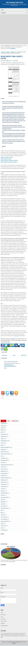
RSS (16, 395)
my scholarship (4, 519)
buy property (7, 51)
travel (2, 527)
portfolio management (5, 477)
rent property (3, 458)
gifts (2, 510)
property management (5, 447)
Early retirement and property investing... (9, 162)
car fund (2, 488)
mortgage (3, 449)
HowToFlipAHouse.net (8, 364)
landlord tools (4, 471)
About (2, 616)
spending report (4, 440)
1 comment (15, 60)
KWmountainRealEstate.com (10, 366)
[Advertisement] (14, 29)
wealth (2, 427)
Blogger (14, 643)
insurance (3, 514)
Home (2, 51)
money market (4, 517)
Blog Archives (15, 420)
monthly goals (4, 473)
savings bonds (4, 484)
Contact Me (3, 619)
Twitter (7, 395)
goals (2, 432)
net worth (3, 462)
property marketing (5, 521)
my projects (3, 475)
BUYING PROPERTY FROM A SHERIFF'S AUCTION (12, 57)
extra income (3, 469)
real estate (19, 51)
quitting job (3, 501)
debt (2, 445)
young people (4, 530)
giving (2, 512)
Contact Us (16, 335)
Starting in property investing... (7, 157)
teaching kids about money (6, 464)
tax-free (2, 523)
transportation (4, 486)
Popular (3, 420)
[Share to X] (5, 352)
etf (1, 456)
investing (3, 425)
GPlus (3, 395)
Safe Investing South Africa (14, 2)
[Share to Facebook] (6, 352)
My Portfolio (3, 614)
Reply (5, 368)
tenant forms (3, 525)
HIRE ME (3, 623)
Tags (9, 420)
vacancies (3, 503)
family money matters (5, 453)
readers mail (13, 51)
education (3, 490)
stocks (2, 442)
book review (3, 506)
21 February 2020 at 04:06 (11, 361)
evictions (3, 495)
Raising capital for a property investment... (9, 160)
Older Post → (24, 355)
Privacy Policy (4, 621)
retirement (3, 466)
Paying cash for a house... (6, 158)
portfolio (2, 499)
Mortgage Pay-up (4, 625)
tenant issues (4, 451)
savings (2, 438)
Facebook (12, 395)
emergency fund (4, 460)
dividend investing (4, 508)
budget (2, 429)
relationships (3, 480)
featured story (4, 482)
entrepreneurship (4, 493)
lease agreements (4, 497)
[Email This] (2, 352)
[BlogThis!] (3, 352)
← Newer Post (4, 355)
